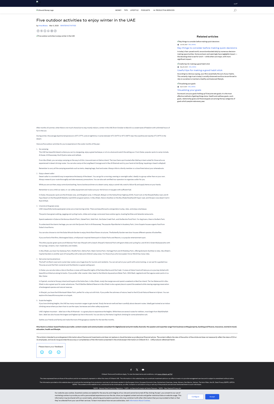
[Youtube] (143, 369)
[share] (55, 31)
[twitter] (41, 31)
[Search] (235, 10)
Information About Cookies (139, 401)
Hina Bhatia (43, 26)
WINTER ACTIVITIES (68, 26)
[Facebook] (131, 369)
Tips (126, 10)
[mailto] (52, 31)
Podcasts (145, 10)
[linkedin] (45, 31)
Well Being (192, 44)
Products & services (165, 10)
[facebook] (38, 31)
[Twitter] (137, 369)
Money (118, 10)
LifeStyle (134, 10)
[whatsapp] (48, 31)
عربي (236, 3)
